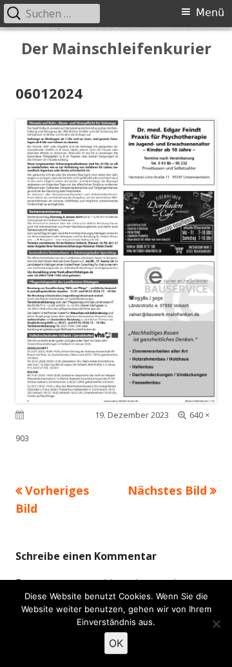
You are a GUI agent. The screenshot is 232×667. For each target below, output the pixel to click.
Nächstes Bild (167, 490)
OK (116, 643)
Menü (210, 12)
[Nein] (215, 623)
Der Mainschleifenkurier (116, 49)
